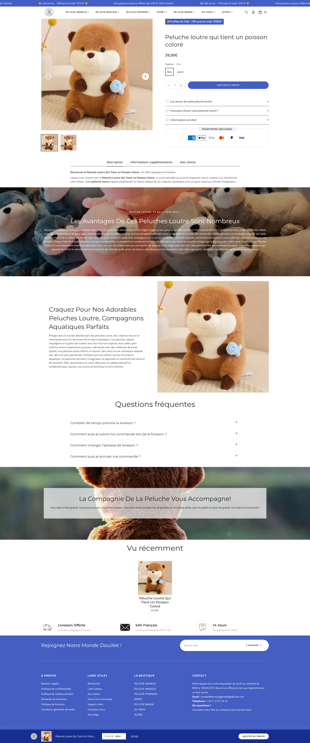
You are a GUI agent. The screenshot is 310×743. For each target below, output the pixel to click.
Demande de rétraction (54, 699)
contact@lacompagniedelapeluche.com (222, 696)
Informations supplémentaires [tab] (151, 162)
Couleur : (173, 64)
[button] (246, 12)
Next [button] (145, 76)
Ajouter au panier (254, 736)
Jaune (180, 71)
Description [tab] (115, 162)
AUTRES (138, 714)
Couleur (109, 736)
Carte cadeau (95, 688)
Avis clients (94, 693)
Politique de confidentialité (56, 688)
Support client (95, 704)
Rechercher (94, 683)
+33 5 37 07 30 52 (217, 701)
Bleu (169, 71)
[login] (253, 12)
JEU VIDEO (140, 709)
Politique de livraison (53, 704)
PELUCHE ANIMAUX (145, 683)
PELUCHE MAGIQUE (145, 688)
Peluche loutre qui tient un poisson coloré (155, 602)
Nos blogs (93, 714)
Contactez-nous (96, 709)
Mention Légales (50, 683)
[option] (97, 74)
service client (244, 709)
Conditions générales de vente (58, 709)
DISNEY (138, 699)
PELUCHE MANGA (144, 704)
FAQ (212, 709)
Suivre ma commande (100, 699)
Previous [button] (48, 76)
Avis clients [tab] (188, 162)
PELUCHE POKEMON (145, 693)
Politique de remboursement (57, 693)
